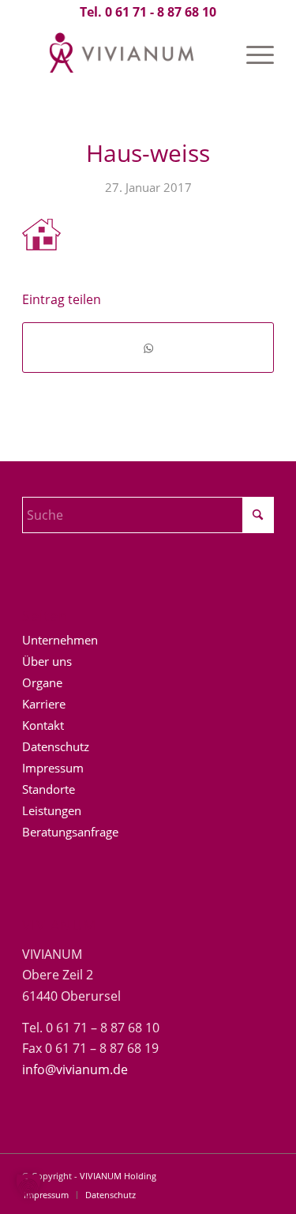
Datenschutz (55, 746)
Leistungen (51, 810)
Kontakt (43, 725)
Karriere (44, 704)
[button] (28, 1185)
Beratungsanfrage (70, 832)
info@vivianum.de (75, 1069)
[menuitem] (252, 54)
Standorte (48, 789)
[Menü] (252, 54)
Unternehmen (60, 640)
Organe (42, 682)
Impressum (53, 768)
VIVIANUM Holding (118, 1176)
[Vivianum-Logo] (122, 54)
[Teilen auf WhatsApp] (148, 347)
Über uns (47, 661)
